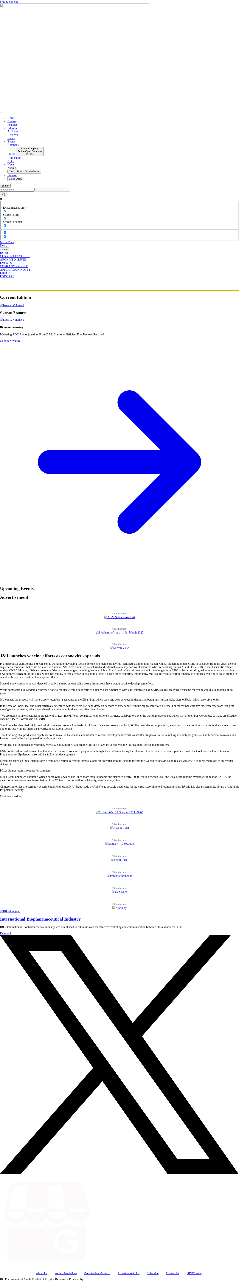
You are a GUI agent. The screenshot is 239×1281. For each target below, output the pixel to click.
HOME (4, 252)
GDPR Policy (195, 1273)
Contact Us (172, 1273)
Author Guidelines (66, 1273)
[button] (10, 796)
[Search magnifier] (3, 194)
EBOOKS (6, 273)
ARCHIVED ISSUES (13, 259)
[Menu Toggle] (1, 112)
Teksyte (88, 1279)
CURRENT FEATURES (15, 256)
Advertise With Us (128, 1273)
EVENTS (6, 262)
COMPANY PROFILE (14, 266)
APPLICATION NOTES (15, 269)
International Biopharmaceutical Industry (40, 919)
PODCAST (7, 276)
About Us (41, 1273)
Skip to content (9, 1)
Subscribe (153, 1273)
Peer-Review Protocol (97, 1273)
